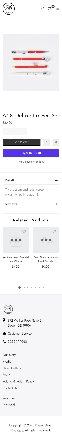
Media (7, 361)
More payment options (31, 161)
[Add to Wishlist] (46, 142)
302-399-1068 (17, 341)
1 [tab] (19, 287)
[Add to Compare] (56, 142)
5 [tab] (35, 287)
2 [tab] (24, 287)
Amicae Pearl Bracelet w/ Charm (16, 259)
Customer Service (20, 333)
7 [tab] (43, 287)
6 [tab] (39, 287)
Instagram (9, 398)
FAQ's (6, 374)
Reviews (11, 204)
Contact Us (10, 388)
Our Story (9, 354)
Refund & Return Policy (18, 381)
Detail (9, 180)
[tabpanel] (16, 248)
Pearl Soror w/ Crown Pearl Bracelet (46, 259)
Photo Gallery (12, 368)
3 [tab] (27, 287)
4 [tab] (31, 287)
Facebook (9, 405)
